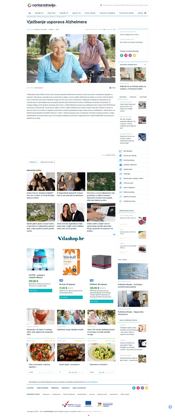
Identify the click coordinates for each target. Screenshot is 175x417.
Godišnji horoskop (129, 201)
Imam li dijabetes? (129, 187)
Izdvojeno (123, 97)
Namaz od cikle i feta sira (128, 218)
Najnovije (133, 97)
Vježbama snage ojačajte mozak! (70, 329)
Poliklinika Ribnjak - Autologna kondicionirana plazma (130, 285)
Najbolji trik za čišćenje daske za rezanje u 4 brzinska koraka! (133, 87)
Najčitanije (143, 97)
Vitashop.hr (46, 394)
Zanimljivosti (39, 13)
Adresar (140, 13)
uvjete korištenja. (92, 382)
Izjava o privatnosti (79, 388)
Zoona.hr (92, 394)
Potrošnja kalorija (129, 160)
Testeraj (122, 325)
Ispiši (57, 29)
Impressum (66, 388)
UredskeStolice (82, 394)
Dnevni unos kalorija (130, 156)
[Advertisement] (71, 138)
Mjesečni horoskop (130, 197)
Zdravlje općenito (33, 326)
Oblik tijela (127, 174)
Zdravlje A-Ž (64, 13)
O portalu (30, 388)
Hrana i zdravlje (90, 13)
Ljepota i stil (76, 13)
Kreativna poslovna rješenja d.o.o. (91, 411)
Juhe (121, 229)
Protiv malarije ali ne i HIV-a (129, 35)
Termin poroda (128, 183)
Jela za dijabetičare (126, 215)
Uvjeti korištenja (42, 388)
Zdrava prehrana (125, 355)
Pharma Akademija (69, 394)
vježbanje (33, 162)
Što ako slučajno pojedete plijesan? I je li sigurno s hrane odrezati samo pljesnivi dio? (128, 123)
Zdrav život (51, 13)
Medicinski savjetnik (124, 281)
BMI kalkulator (128, 151)
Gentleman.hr (56, 394)
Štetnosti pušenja (129, 192)
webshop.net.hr (102, 394)
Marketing (55, 388)
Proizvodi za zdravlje (126, 13)
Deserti (122, 243)
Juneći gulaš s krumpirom (69, 364)
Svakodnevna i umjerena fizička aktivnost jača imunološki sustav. (125, 5)
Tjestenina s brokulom (98, 364)
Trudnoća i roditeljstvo (107, 13)
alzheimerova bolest (47, 162)
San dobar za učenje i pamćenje (131, 42)
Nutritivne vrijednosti (130, 165)
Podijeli (51, 29)
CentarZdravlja (42, 5)
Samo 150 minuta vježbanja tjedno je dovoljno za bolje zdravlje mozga (101, 332)
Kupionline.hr (114, 394)
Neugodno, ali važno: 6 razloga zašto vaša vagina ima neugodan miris (40, 332)
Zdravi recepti (125, 394)
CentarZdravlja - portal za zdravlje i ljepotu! (41, 17)
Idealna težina (128, 169)
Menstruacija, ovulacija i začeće (133, 178)
